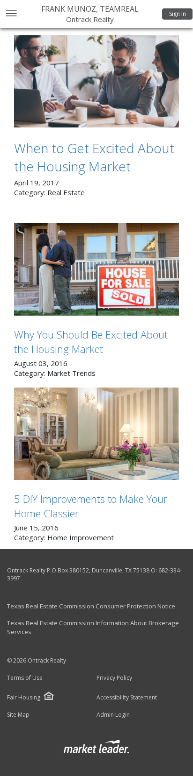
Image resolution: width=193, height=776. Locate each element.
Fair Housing (23, 697)
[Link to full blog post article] (96, 81)
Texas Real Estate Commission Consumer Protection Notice (91, 606)
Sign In (177, 14)
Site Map (18, 715)
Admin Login (113, 715)
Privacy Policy (114, 678)
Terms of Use (25, 678)
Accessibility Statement (126, 697)
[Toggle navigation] (11, 14)
